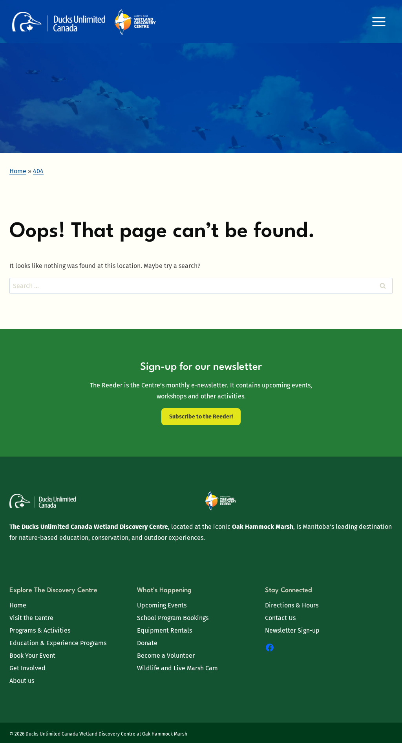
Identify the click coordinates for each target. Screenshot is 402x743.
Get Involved (27, 668)
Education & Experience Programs (57, 643)
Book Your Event (32, 655)
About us (21, 680)
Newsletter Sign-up (292, 630)
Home (17, 605)
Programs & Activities (39, 630)
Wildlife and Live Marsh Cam (177, 668)
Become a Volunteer (166, 655)
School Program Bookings (172, 618)
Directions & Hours (291, 605)
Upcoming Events (161, 605)
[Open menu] (378, 21)
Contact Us (280, 618)
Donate (147, 643)
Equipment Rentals (164, 630)
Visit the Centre (31, 618)
